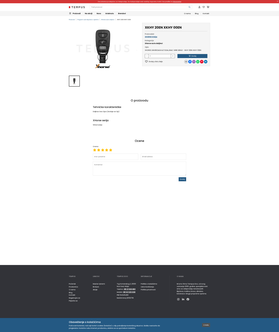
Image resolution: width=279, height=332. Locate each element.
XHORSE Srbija (151, 37)
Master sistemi (99, 284)
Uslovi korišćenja (147, 287)
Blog (196, 13)
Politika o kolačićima (149, 284)
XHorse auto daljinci (107, 20)
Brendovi (122, 13)
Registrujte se (74, 298)
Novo (99, 13)
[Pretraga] (189, 7)
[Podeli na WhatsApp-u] (198, 61)
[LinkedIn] (183, 299)
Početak (72, 284)
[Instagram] (178, 299)
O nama (187, 13)
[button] (74, 81)
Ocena (95, 146)
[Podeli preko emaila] (186, 61)
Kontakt (206, 13)
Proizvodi (72, 20)
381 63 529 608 (129, 292)
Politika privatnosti (148, 289)
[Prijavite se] (199, 7)
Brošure (96, 287)
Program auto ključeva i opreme (88, 20)
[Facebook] (187, 299)
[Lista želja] (204, 7)
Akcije (95, 289)
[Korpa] (208, 7)
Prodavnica (73, 287)
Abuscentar (177, 2)
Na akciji (88, 13)
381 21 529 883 (129, 289)
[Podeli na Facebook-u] (190, 61)
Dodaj (182, 179)
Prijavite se (73, 301)
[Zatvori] (277, 1)
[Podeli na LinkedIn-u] (205, 61)
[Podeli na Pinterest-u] (201, 61)
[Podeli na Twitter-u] (194, 61)
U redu (206, 325)
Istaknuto (109, 13)
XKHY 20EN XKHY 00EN (124, 20)
